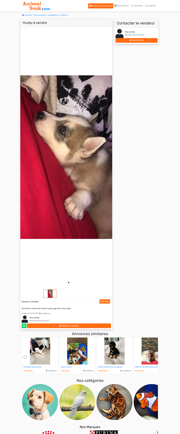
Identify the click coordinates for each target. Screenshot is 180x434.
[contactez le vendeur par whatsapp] (24, 325)
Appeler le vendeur (70, 326)
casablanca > (54, 15)
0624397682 (137, 40)
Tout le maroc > (41, 15)
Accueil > (29, 15)
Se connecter (137, 6)
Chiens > (64, 15)
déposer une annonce (102, 6)
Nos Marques (90, 427)
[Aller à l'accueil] (36, 6)
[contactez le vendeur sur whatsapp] (24, 325)
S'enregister (150, 6)
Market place (123, 6)
